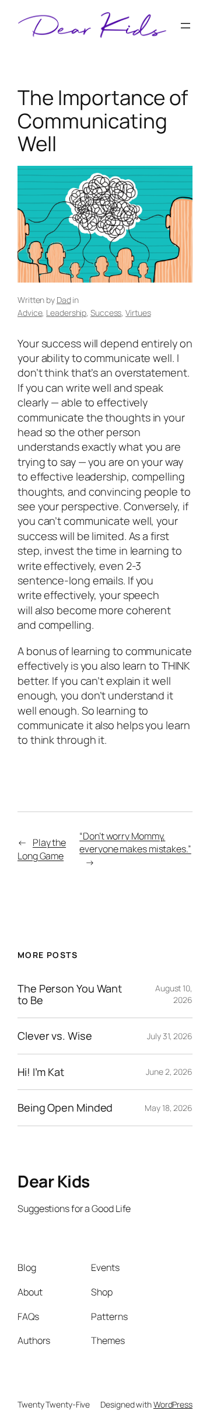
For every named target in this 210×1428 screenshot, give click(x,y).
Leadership (66, 312)
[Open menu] (185, 26)
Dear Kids (54, 1181)
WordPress (172, 1404)
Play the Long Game (42, 849)
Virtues (137, 312)
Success (105, 312)
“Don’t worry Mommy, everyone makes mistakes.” (135, 843)
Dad (64, 299)
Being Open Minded (65, 1107)
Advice (30, 312)
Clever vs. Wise (55, 1036)
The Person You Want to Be (70, 994)
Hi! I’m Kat (41, 1072)
